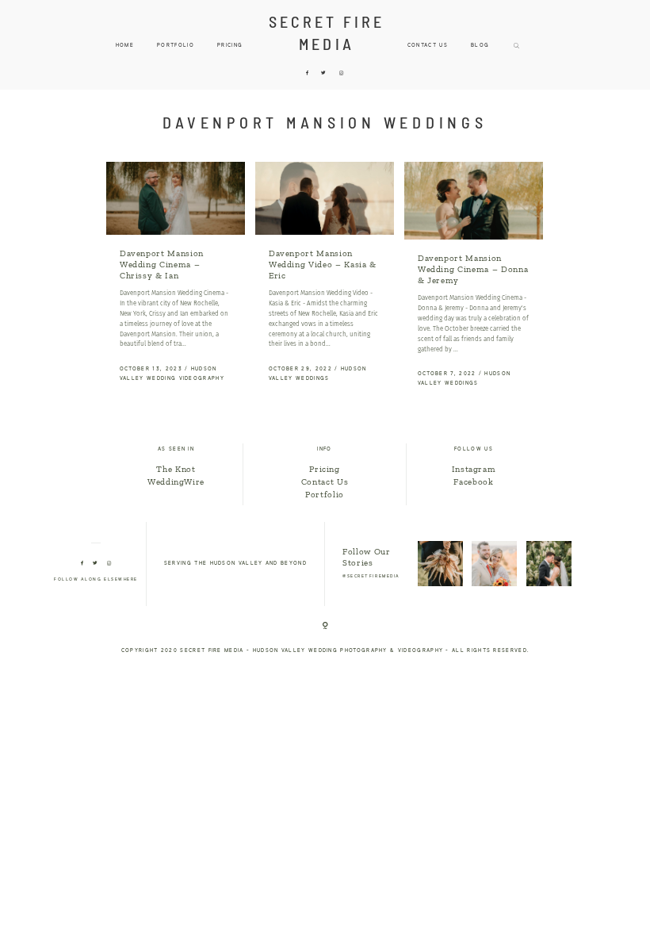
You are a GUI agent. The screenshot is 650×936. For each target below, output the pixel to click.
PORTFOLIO (175, 45)
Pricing (230, 45)
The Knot (175, 469)
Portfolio (324, 494)
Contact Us (427, 45)
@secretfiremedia (371, 576)
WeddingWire (176, 482)
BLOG (480, 45)
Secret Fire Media (327, 32)
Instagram (474, 469)
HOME (125, 45)
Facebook (473, 482)
